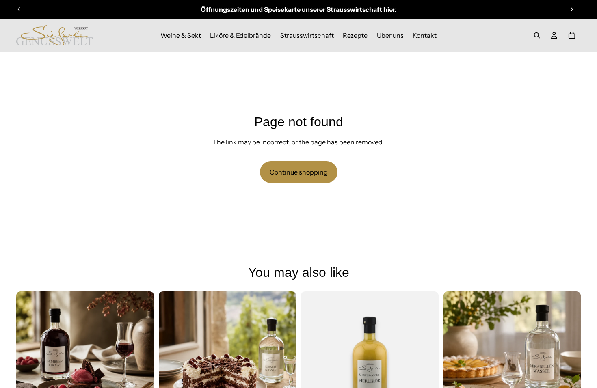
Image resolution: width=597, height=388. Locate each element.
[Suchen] (537, 35)
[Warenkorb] (572, 35)
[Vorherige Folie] (19, 9)
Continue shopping (299, 172)
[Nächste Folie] (572, 9)
